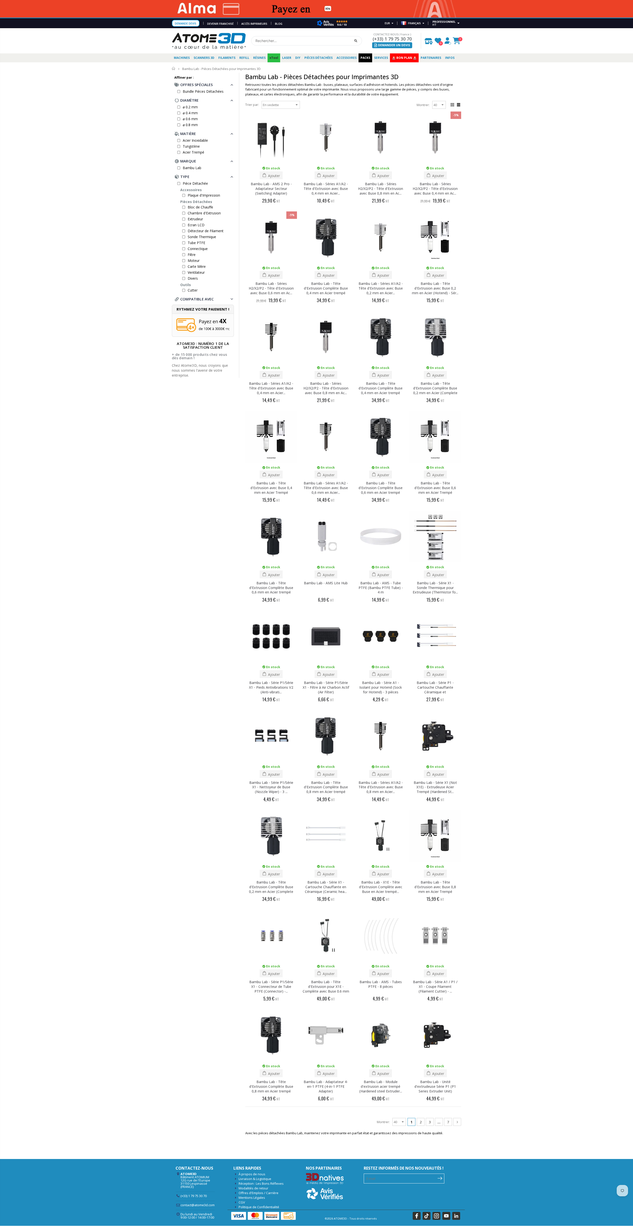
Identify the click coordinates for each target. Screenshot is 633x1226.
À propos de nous (252, 1174)
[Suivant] (457, 1122)
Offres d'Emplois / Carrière (258, 1193)
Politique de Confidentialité (259, 1207)
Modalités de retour (253, 1188)
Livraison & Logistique (255, 1179)
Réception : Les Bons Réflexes (261, 1183)
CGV (242, 1202)
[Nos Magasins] (428, 40)
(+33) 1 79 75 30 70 (392, 39)
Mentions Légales (252, 1197)
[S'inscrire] (440, 1178)
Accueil (174, 69)
